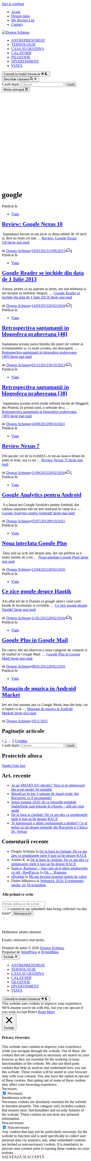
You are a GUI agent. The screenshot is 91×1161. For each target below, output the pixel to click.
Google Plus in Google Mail (35, 640)
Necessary (15, 1093)
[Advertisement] (45, 139)
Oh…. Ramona (55, 872)
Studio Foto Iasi (13, 766)
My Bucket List (22, 20)
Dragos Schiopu (18, 251)
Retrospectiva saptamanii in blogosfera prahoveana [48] (35, 331)
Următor (21, 741)
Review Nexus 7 (20, 446)
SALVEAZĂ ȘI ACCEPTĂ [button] (23, 1157)
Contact (17, 24)
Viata (15, 214)
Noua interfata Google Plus (34, 543)
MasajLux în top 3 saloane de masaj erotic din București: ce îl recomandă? (45, 796)
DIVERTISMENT (25, 61)
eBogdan (17, 877)
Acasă (15, 12)
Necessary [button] (9, 1089)
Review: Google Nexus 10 (32, 224)
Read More (46, 1012)
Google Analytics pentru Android (41, 495)
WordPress (29, 952)
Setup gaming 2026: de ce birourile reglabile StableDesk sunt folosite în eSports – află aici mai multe (47, 806)
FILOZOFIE (20, 57)
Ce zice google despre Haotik (36, 591)
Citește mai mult (41, 295)
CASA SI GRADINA (27, 49)
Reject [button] (32, 1012)
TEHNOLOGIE (23, 44)
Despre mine (20, 16)
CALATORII (21, 53)
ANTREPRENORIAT (28, 40)
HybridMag (49, 952)
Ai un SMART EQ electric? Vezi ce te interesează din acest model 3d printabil (48, 787)
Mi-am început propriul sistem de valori (58, 877)
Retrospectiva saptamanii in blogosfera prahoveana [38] (35, 390)
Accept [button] (21, 1012)
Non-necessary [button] (13, 1123)
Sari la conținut (13, 4)
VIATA (16, 66)
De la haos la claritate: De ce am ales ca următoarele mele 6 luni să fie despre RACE (49, 817)
